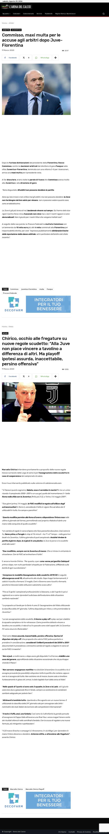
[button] (103, 14)
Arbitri (11, 23)
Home (4, 23)
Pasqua (50, 289)
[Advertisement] (36, 138)
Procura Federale (10, 293)
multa (41, 289)
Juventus (16, 30)
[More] (55, 57)
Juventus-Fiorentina (29, 289)
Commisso (14, 289)
